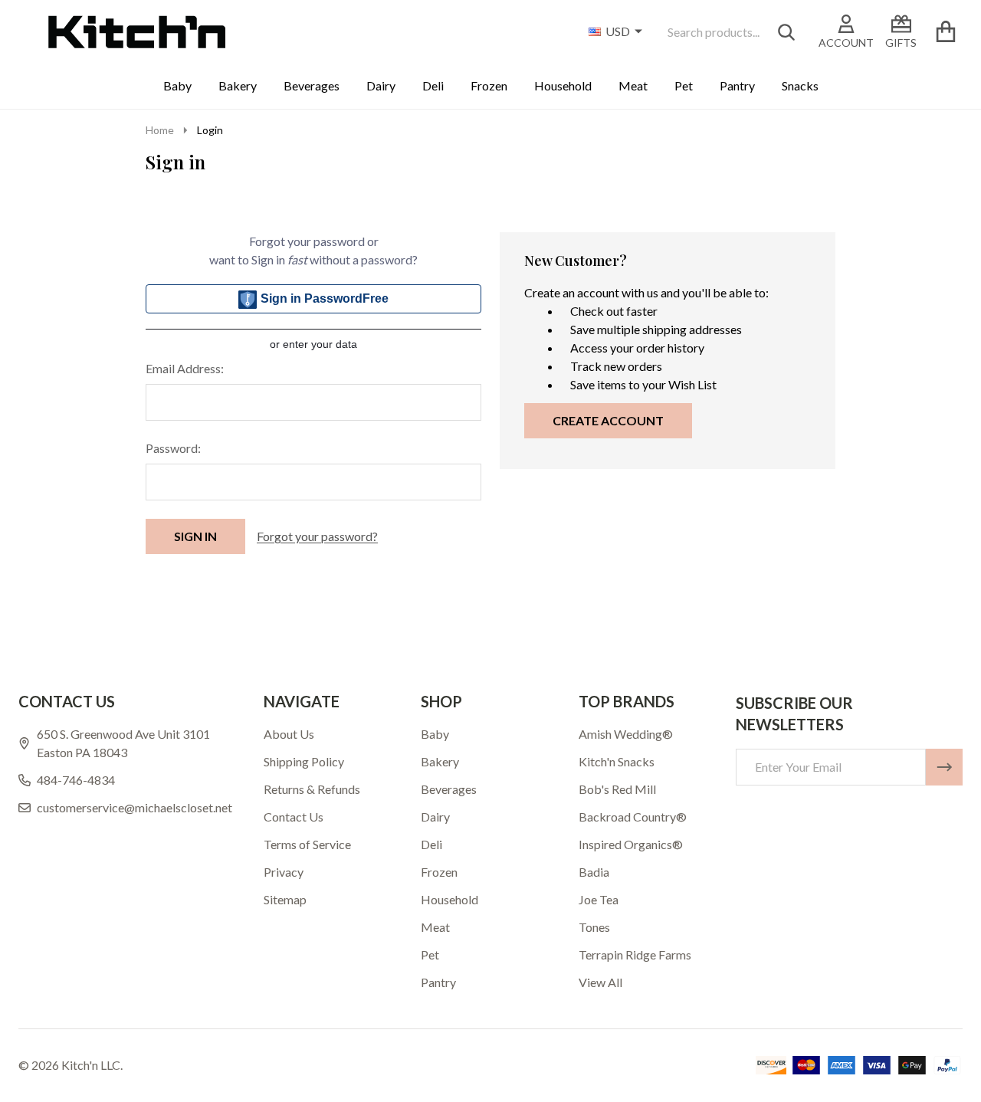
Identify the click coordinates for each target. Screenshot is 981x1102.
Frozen (489, 85)
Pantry (737, 85)
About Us (289, 733)
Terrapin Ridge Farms (635, 954)
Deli (433, 85)
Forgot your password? (317, 536)
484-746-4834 (76, 779)
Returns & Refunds (312, 789)
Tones (594, 927)
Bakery (237, 85)
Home (160, 129)
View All (600, 982)
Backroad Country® (633, 816)
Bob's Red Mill (617, 789)
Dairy (380, 85)
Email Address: (185, 368)
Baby (177, 85)
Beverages (312, 85)
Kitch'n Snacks (617, 761)
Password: (173, 448)
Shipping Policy (304, 761)
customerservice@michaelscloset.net (134, 807)
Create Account (608, 420)
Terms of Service (307, 844)
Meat (633, 85)
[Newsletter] (944, 767)
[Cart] (945, 32)
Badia (594, 871)
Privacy (283, 871)
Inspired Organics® (631, 844)
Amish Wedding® (626, 733)
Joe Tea (598, 899)
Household (563, 85)
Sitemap (285, 899)
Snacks (800, 85)
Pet (683, 85)
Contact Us (293, 816)
